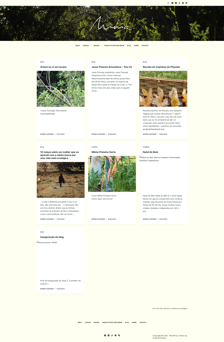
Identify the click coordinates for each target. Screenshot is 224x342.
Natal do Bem (150, 152)
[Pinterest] (186, 3)
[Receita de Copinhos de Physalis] (163, 89)
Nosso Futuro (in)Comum (114, 45)
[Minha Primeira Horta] (112, 174)
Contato (145, 45)
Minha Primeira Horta (104, 152)
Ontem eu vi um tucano (53, 67)
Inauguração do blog (52, 237)
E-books (146, 147)
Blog (129, 45)
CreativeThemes (159, 338)
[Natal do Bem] (163, 174)
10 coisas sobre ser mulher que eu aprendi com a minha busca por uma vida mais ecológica (59, 155)
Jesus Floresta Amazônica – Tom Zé (112, 67)
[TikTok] (179, 3)
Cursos (86, 45)
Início (78, 45)
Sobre (136, 45)
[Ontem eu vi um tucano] (61, 89)
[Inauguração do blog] (61, 259)
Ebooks (96, 45)
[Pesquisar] (168, 3)
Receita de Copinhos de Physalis (161, 67)
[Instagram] (172, 3)
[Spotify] (183, 3)
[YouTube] (176, 3)
